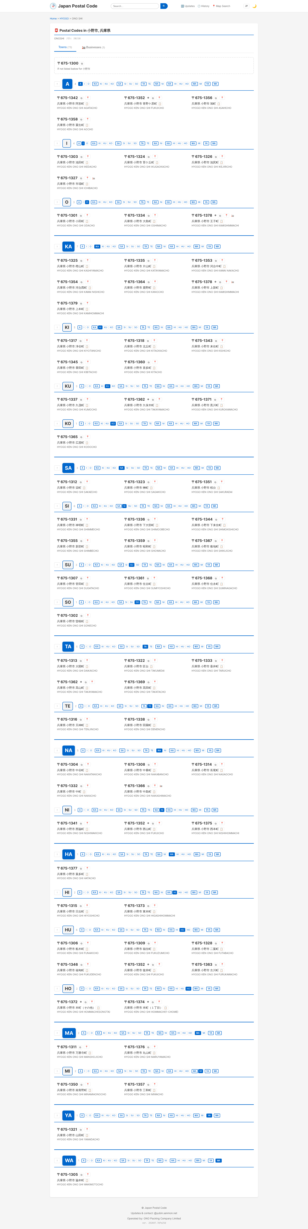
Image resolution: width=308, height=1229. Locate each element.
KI (101, 84)
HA (169, 84)
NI (162, 84)
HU (181, 84)
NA (156, 84)
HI (175, 84)
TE (149, 84)
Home (53, 18)
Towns (65, 47)
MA (194, 84)
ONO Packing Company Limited (162, 1218)
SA (119, 84)
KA (95, 84)
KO (112, 84)
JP (246, 6)
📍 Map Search (221, 5)
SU (130, 84)
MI (200, 84)
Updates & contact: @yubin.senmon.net (154, 1213)
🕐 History (203, 5)
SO (136, 84)
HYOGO (64, 18)
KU (106, 84)
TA (143, 84)
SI (125, 84)
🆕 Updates (188, 5)
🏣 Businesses (93, 47)
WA (215, 84)
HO (187, 84)
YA (207, 84)
